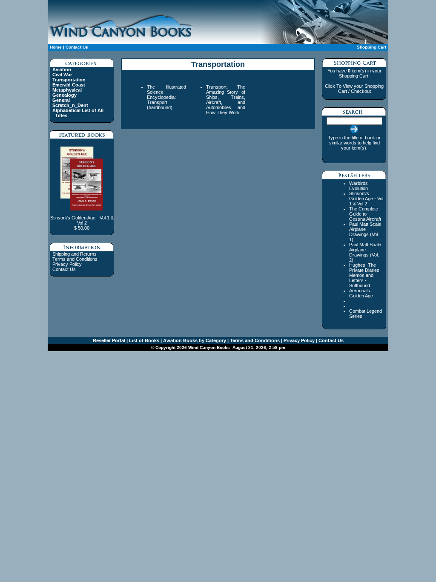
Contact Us (77, 47)
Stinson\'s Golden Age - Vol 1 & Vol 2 (366, 198)
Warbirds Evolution (358, 186)
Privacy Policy (67, 264)
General (61, 100)
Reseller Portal (109, 340)
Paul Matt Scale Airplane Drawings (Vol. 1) (365, 232)
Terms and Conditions (75, 259)
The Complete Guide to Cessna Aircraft (365, 214)
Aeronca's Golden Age (361, 293)
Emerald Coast (68, 84)
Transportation (69, 79)
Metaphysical (67, 89)
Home (56, 47)
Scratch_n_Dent (70, 105)
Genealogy (64, 95)
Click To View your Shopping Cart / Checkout (354, 89)
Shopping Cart (371, 47)
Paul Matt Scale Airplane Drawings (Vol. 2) (365, 252)
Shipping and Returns (74, 253)
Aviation (61, 69)
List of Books (143, 340)
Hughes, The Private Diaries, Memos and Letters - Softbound (365, 275)
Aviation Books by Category (194, 340)
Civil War (62, 74)
